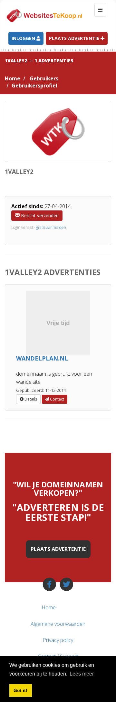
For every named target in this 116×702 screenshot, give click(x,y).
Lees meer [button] (82, 674)
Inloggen (24, 38)
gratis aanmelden (51, 227)
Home (12, 78)
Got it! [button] (20, 690)
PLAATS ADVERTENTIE (58, 549)
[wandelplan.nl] (58, 323)
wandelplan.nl (42, 358)
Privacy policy (58, 640)
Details (30, 399)
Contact (56, 399)
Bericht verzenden (39, 215)
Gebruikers (44, 78)
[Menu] (99, 607)
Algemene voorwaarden (58, 623)
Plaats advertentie (75, 38)
